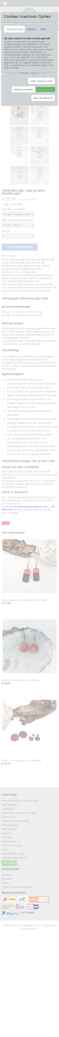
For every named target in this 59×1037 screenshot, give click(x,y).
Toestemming (14, 29)
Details (31, 29)
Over (43, 29)
